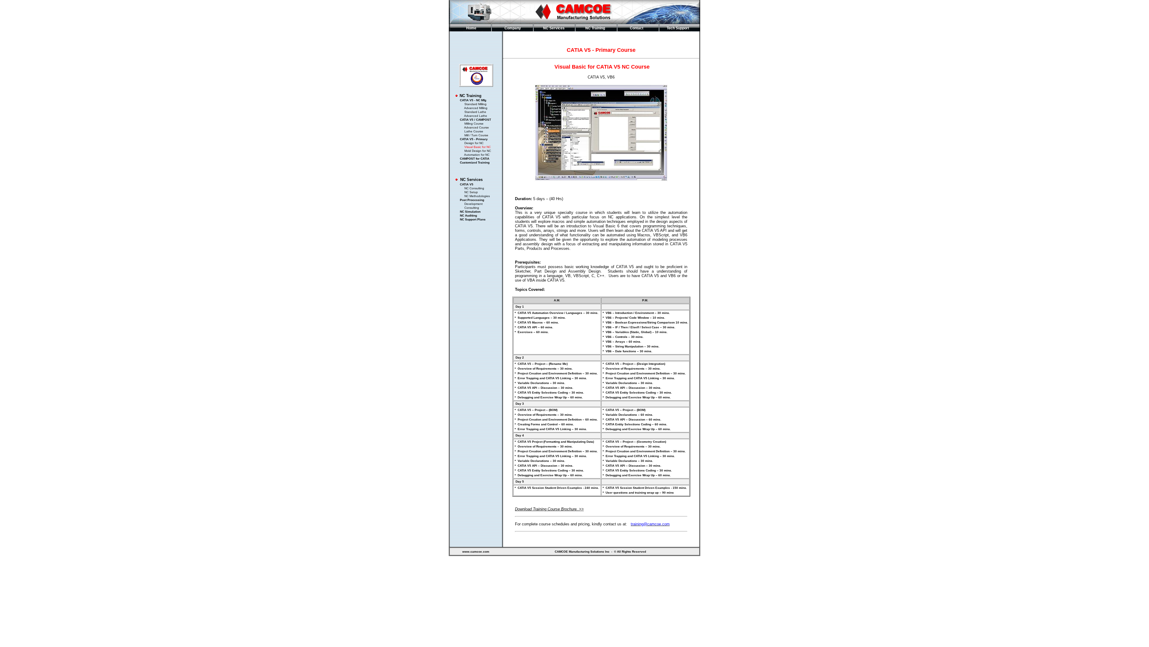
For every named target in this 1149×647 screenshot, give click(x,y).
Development (473, 203)
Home (471, 28)
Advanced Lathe (475, 115)
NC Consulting (474, 188)
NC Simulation (470, 211)
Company (512, 28)
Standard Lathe (475, 112)
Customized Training (475, 162)
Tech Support (678, 28)
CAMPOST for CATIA (474, 158)
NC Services (471, 179)
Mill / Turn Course (476, 135)
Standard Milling (475, 104)
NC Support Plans (473, 219)
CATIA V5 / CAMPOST (475, 119)
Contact (636, 28)
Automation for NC (477, 154)
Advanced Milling (475, 108)
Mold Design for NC (477, 150)
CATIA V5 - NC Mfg (473, 100)
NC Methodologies (477, 196)
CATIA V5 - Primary (474, 139)
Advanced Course (476, 127)
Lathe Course (473, 131)
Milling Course (474, 123)
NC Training (470, 95)
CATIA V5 (464, 184)
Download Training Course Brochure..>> (549, 509)
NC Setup (471, 192)
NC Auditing (468, 215)
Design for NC (474, 143)
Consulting (471, 207)
